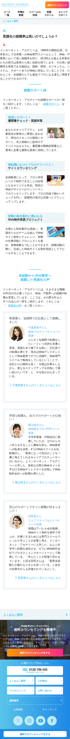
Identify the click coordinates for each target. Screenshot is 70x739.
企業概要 (18, 709)
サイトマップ (50, 709)
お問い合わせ (45, 690)
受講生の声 (15, 305)
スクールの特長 (35, 13)
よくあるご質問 (13, 615)
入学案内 (42, 680)
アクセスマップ (17, 690)
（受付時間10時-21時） (36, 671)
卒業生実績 (21, 13)
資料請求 (14, 700)
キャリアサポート (63, 13)
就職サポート (51, 104)
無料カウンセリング (57, 5)
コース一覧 (7, 13)
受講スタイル (49, 13)
